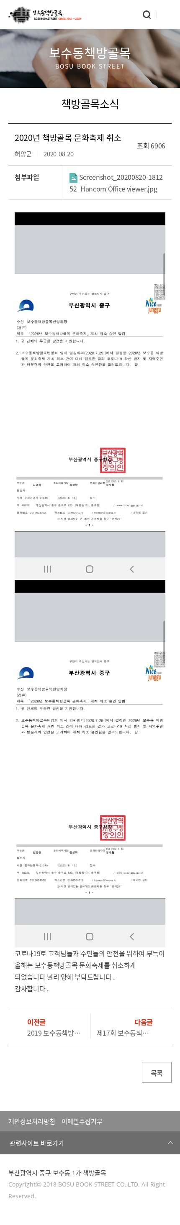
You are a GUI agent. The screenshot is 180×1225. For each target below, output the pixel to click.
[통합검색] (146, 14)
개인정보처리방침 (31, 1121)
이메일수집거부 (82, 1121)
